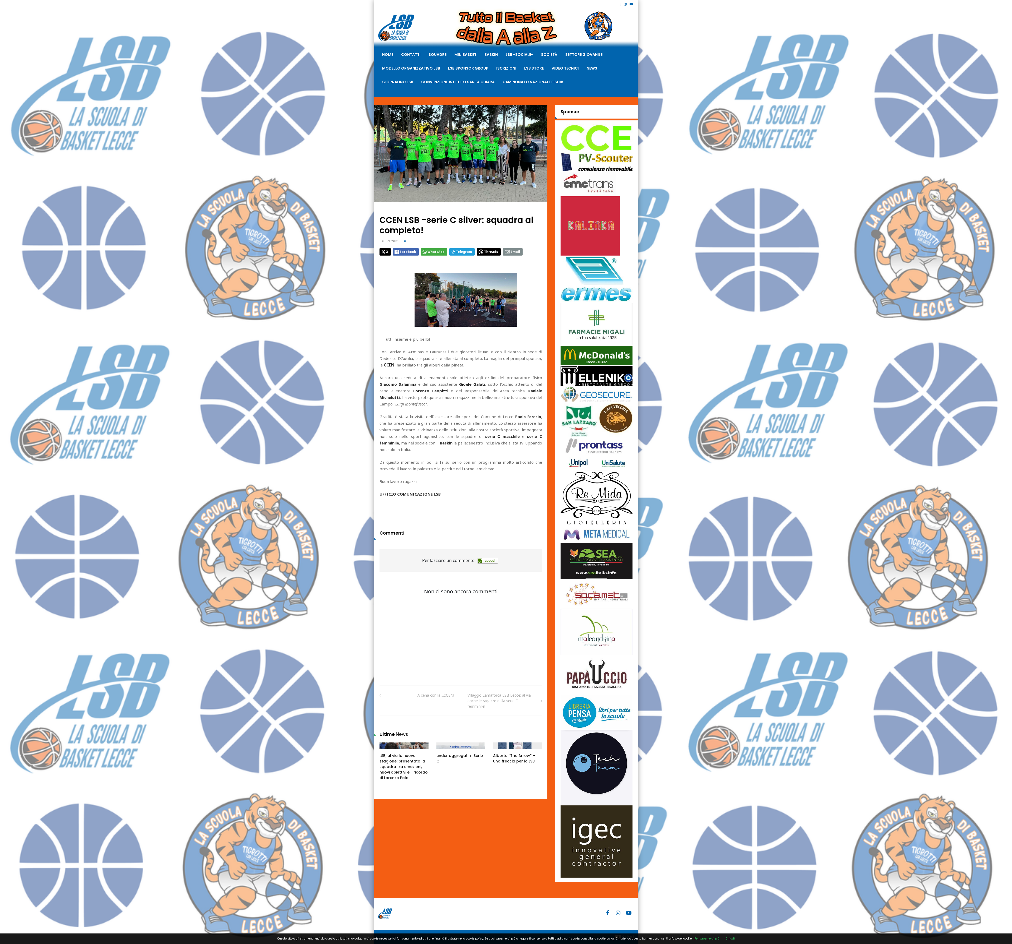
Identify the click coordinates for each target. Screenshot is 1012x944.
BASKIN (491, 54)
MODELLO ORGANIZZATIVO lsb (411, 68)
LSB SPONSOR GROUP (468, 68)
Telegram (464, 252)
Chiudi (730, 939)
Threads (491, 252)
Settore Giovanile (583, 54)
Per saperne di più (706, 939)
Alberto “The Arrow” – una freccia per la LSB (514, 758)
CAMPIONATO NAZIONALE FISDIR (533, 82)
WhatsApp (436, 252)
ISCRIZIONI (506, 68)
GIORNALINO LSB (397, 82)
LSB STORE (534, 68)
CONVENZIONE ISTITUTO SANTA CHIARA (458, 82)
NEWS (592, 68)
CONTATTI (411, 54)
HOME (387, 54)
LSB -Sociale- (519, 54)
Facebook (408, 252)
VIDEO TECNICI (565, 68)
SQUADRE (437, 54)
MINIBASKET (465, 54)
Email (515, 252)
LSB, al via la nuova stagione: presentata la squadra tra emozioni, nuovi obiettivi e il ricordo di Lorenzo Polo (404, 766)
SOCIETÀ (549, 54)
